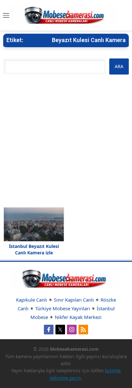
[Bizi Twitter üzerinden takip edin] (60, 329)
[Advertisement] (66, 141)
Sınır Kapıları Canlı (74, 299)
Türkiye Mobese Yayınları (62, 308)
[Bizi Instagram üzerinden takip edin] (72, 329)
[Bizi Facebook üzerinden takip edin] (49, 329)
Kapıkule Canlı (31, 299)
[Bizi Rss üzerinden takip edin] (83, 329)
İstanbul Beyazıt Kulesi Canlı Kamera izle (34, 249)
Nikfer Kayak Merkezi (78, 317)
